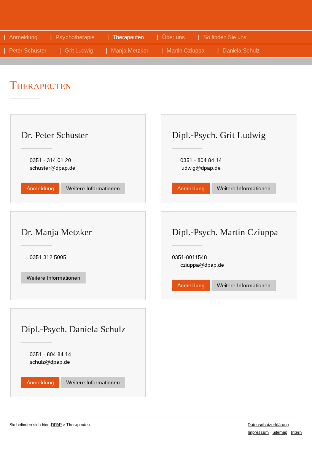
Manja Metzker (129, 50)
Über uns (173, 37)
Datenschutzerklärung (268, 424)
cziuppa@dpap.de (202, 265)
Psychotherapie (75, 37)
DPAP (56, 424)
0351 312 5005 (48, 257)
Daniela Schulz (241, 50)
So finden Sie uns (225, 37)
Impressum (258, 432)
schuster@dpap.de (52, 168)
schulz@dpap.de (50, 362)
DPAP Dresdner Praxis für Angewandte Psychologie (233, 15)
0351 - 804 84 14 (201, 160)
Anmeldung (23, 37)
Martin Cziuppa (185, 50)
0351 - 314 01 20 (50, 160)
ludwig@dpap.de (200, 168)
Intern (296, 432)
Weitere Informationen (93, 188)
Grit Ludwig (79, 50)
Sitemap (279, 432)
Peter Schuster (27, 50)
